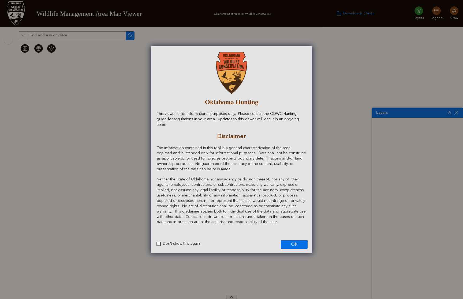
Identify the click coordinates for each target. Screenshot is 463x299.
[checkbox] (158, 243)
